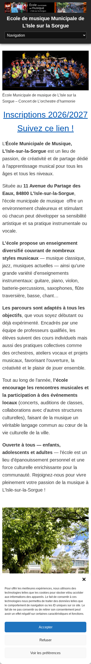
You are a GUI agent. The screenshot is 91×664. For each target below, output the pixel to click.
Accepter (45, 627)
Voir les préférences (45, 653)
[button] (84, 579)
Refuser (45, 640)
